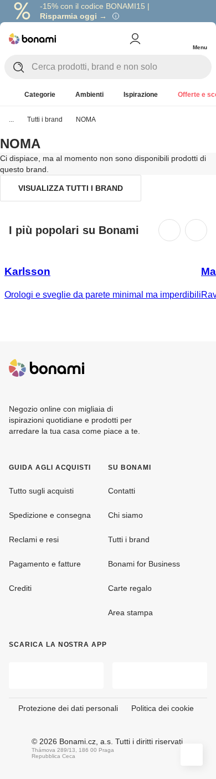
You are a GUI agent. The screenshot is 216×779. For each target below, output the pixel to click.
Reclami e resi (34, 539)
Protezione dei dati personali (68, 708)
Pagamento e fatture (45, 563)
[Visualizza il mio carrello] (177, 37)
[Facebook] (172, 368)
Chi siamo (125, 515)
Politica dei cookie (162, 708)
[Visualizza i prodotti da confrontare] (155, 39)
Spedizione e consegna (50, 515)
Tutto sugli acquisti (41, 490)
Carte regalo (130, 588)
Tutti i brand (45, 119)
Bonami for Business (144, 563)
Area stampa (130, 612)
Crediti (20, 588)
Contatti (121, 490)
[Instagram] (198, 368)
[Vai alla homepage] (32, 38)
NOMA (86, 119)
